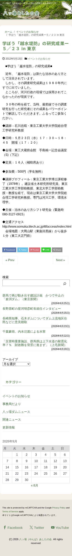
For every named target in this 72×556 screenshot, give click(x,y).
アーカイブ (10, 359)
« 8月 (34, 485)
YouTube (62, 528)
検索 (5, 277)
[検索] (64, 283)
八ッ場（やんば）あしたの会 (35, 539)
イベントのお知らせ (39, 58)
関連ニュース (11, 419)
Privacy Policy (58, 508)
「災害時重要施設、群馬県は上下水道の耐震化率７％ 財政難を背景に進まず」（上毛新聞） (34, 343)
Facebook (10, 250)
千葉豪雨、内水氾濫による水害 (24, 331)
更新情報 (8, 427)
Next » (60, 260)
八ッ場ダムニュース (16, 411)
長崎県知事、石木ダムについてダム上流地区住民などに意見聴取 (34, 320)
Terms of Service (10, 511)
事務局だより (11, 404)
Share (58, 250)
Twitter (24, 250)
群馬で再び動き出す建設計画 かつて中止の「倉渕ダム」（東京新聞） (33, 297)
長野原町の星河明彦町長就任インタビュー (31, 308)
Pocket (35, 250)
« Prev (10, 260)
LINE (47, 250)
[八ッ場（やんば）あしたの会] (21, 12)
